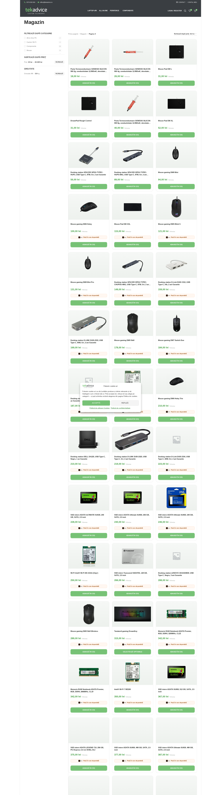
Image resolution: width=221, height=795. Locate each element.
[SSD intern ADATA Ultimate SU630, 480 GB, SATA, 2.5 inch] (176, 730)
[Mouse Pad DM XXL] (132, 207)
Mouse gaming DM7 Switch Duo (171, 340)
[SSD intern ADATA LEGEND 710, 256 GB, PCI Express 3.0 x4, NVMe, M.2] (89, 730)
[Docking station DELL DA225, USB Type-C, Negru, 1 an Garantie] (89, 439)
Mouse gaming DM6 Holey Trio (170, 398)
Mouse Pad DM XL (165, 121)
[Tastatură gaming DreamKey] (132, 614)
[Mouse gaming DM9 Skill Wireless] (89, 614)
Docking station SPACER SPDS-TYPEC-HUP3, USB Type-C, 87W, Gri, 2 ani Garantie (88, 173)
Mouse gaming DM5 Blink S (169, 224)
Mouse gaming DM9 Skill (124, 340)
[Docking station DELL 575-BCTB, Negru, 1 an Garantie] (89, 381)
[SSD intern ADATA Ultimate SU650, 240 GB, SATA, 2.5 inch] (176, 497)
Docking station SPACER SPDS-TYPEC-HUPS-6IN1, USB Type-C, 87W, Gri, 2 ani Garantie (130, 173)
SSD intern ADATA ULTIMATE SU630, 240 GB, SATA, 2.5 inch (87, 516)
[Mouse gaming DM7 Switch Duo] (176, 323)
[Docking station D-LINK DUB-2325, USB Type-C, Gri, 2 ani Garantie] (132, 439)
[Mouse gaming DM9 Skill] (132, 323)
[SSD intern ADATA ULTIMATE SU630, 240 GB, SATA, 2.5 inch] (89, 497)
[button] (89, 83)
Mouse (29, 50)
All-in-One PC (32, 38)
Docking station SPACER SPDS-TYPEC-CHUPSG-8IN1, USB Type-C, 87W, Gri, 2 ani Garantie (131, 283)
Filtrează (59, 62)
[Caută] (185, 10)
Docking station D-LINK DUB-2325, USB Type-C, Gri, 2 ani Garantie (130, 458)
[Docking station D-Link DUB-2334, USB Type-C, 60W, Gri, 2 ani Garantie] (176, 439)
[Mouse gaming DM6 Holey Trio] (176, 381)
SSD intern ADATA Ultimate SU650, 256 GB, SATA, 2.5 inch (131, 516)
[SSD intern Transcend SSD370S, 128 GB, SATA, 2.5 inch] (132, 556)
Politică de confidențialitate (120, 408)
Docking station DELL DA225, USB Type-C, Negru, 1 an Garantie (88, 458)
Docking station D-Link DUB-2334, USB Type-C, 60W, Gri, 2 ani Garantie (174, 458)
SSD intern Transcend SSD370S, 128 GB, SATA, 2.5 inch (130, 574)
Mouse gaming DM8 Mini (168, 172)
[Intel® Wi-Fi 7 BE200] (132, 672)
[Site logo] (36, 10)
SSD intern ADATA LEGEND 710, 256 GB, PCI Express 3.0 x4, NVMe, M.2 (87, 749)
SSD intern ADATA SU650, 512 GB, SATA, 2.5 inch (176, 690)
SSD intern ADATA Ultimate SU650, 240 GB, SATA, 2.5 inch (175, 516)
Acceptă (96, 403)
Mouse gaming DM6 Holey (81, 224)
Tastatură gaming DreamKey (125, 631)
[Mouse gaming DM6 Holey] (89, 207)
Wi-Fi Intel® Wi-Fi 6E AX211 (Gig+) (84, 573)
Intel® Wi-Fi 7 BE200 (122, 689)
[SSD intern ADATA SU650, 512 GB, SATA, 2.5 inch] (176, 672)
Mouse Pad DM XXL (122, 224)
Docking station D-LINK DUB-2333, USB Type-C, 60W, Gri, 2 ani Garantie (87, 341)
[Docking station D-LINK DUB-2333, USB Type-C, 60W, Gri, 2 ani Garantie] (89, 323)
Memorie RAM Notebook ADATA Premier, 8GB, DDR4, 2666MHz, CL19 (87, 690)
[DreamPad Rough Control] (89, 103)
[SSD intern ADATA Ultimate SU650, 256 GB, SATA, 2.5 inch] (132, 497)
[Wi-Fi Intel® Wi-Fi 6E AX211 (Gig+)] (89, 556)
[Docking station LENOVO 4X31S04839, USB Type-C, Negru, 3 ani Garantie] (176, 556)
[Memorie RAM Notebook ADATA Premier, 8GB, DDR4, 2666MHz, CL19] (89, 672)
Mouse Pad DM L (165, 69)
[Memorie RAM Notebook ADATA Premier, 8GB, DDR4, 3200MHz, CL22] (176, 614)
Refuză (124, 403)
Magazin (83, 34)
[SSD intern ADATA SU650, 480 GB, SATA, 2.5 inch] (132, 730)
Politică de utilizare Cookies (100, 408)
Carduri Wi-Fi (31, 42)
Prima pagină (73, 34)
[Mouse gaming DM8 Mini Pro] (89, 265)
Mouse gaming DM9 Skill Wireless (84, 631)
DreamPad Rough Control (81, 121)
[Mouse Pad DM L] (176, 52)
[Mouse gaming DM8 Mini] (176, 155)
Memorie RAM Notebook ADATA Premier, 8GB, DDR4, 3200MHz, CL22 (174, 632)
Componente (31, 46)
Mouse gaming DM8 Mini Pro (82, 282)
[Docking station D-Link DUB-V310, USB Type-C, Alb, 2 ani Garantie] (176, 265)
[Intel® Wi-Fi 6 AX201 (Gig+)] (132, 381)
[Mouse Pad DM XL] (176, 103)
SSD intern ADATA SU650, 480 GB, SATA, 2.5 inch (132, 749)
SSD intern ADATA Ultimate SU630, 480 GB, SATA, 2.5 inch (175, 749)
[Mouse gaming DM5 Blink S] (176, 207)
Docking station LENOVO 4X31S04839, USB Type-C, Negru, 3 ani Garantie (176, 574)
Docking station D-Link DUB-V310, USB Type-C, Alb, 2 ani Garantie (174, 283)
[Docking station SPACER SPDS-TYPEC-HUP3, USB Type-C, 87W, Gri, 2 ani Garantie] (89, 155)
